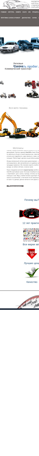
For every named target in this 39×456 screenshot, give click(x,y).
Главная (3, 12)
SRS (29, 12)
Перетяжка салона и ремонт (10, 18)
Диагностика (26, 18)
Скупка (34, 18)
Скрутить (11, 12)
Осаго (24, 12)
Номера (18, 12)
